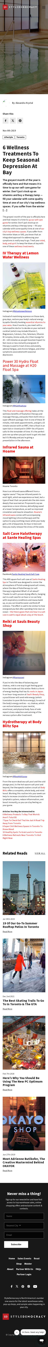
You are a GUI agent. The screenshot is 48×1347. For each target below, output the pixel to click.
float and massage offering (19, 410)
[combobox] (12, 1225)
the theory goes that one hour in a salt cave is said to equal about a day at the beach (24, 613)
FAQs (38, 1269)
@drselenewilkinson (22, 311)
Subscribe (16, 1244)
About (10, 1269)
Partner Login (24, 1274)
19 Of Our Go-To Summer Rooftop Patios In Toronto (21, 925)
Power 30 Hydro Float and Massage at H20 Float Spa (20, 365)
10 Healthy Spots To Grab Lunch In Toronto (22, 832)
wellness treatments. (24, 246)
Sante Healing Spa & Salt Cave (25, 574)
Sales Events (24, 1258)
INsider (28, 1263)
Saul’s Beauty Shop (35, 694)
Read (36, 1258)
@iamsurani (18, 677)
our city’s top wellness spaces (23, 230)
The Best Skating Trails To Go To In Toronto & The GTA (23, 1002)
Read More (7, 931)
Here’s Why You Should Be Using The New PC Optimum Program (23, 1082)
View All (40, 853)
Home (12, 1258)
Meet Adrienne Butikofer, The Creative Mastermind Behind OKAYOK (24, 1162)
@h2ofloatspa (19, 405)
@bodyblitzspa (20, 776)
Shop (19, 1263)
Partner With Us (24, 1269)
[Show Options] (31, 1225)
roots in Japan (36, 691)
